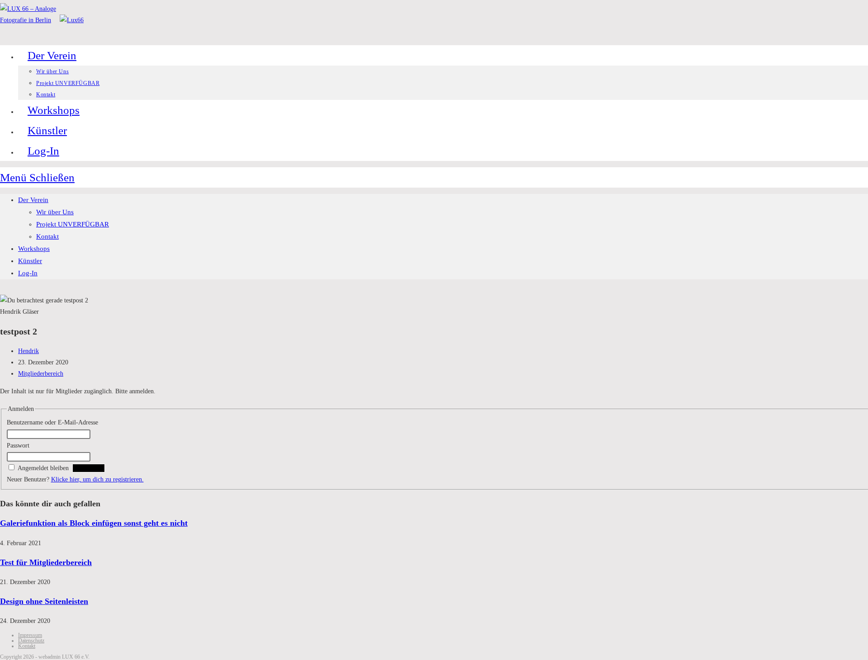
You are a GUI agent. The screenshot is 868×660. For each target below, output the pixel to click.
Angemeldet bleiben (43, 468)
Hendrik (28, 351)
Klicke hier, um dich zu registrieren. (97, 479)
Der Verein (33, 199)
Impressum (30, 635)
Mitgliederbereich (40, 373)
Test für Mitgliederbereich (46, 562)
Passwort (18, 445)
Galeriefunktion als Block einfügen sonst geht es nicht (94, 523)
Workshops (34, 248)
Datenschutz (31, 640)
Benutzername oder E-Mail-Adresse (52, 422)
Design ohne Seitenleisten (44, 601)
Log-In (28, 273)
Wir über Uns (55, 212)
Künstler (30, 260)
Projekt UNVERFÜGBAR (72, 224)
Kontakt (47, 236)
